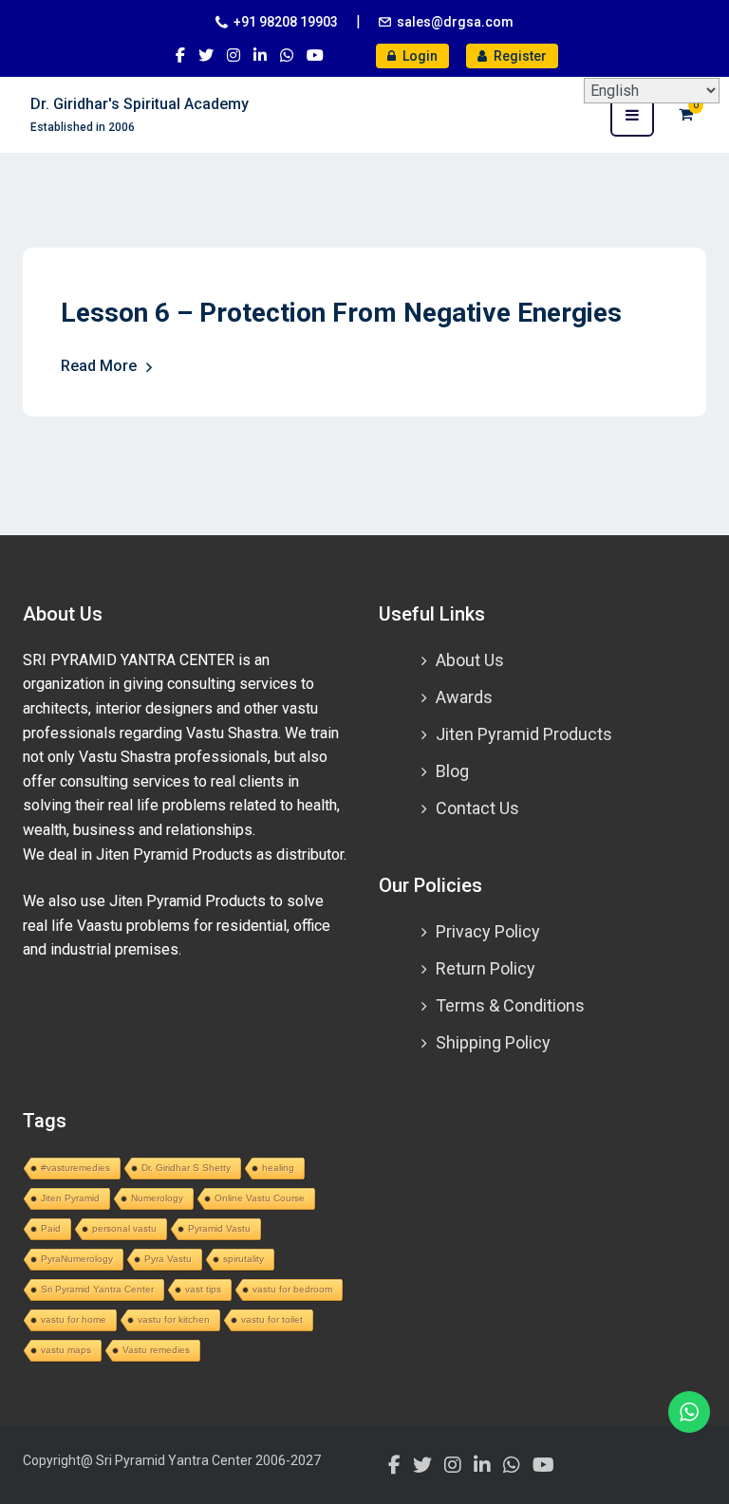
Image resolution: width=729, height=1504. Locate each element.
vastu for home (73, 1319)
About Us (470, 660)
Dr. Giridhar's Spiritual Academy (139, 104)
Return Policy (485, 968)
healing (278, 1167)
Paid (51, 1228)
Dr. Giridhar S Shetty (186, 1167)
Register (519, 56)
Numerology (157, 1198)
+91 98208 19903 (286, 21)
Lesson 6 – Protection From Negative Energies (341, 312)
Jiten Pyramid (70, 1198)
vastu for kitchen (174, 1319)
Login (419, 56)
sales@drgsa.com (455, 21)
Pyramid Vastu (219, 1228)
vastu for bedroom (292, 1289)
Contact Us (477, 808)
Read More (99, 366)
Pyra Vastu (168, 1258)
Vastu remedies (156, 1350)
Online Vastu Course (260, 1198)
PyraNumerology (77, 1258)
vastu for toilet (272, 1319)
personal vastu (124, 1228)
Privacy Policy (488, 931)
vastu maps (66, 1350)
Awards (464, 697)
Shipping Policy (493, 1042)
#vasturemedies (75, 1167)
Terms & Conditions (510, 1005)
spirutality (243, 1258)
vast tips (203, 1289)
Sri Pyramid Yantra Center (97, 1289)
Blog (452, 771)
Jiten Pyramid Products (524, 734)
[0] (686, 114)
